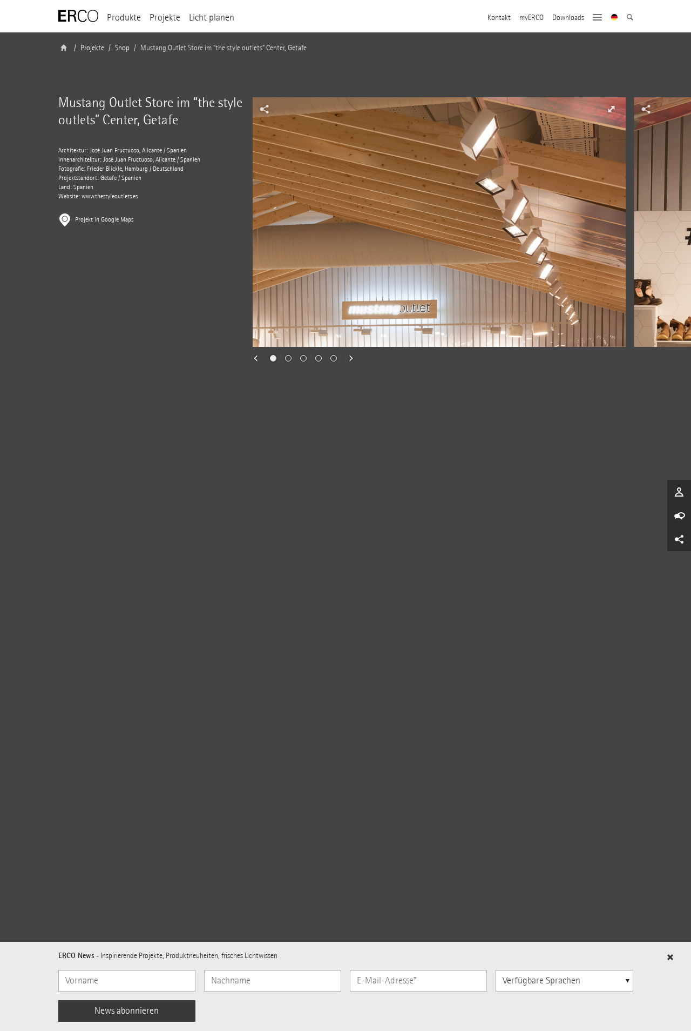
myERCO (531, 18)
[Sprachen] (614, 18)
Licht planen (211, 17)
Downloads (568, 18)
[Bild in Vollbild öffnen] (611, 109)
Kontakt (499, 18)
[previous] (259, 358)
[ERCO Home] (78, 16)
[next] (347, 358)
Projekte (165, 17)
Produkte (124, 17)
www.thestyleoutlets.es (110, 196)
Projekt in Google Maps (104, 220)
